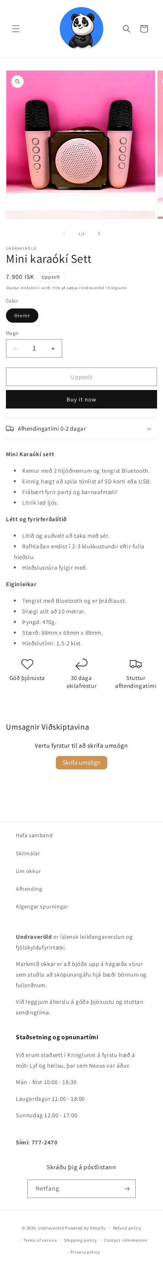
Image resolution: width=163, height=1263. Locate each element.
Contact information (125, 1240)
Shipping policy (80, 1240)
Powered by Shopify (85, 1228)
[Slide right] (99, 233)
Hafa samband (34, 835)
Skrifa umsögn (81, 762)
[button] (16, 28)
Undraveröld (51, 1228)
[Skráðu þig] (126, 1188)
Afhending (29, 888)
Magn (12, 333)
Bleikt (26, 315)
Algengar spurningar (42, 906)
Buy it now (81, 399)
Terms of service (40, 1240)
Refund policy (127, 1228)
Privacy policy (85, 1252)
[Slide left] (64, 233)
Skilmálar (28, 853)
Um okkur (28, 871)
